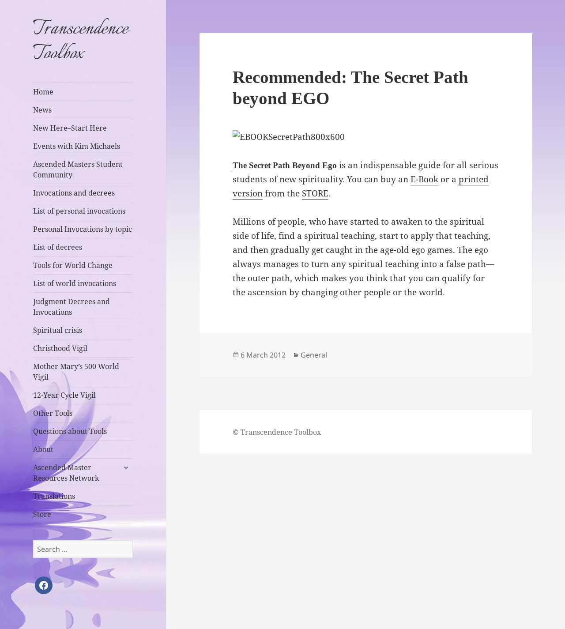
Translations (54, 496)
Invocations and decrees (74, 193)
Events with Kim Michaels (76, 146)
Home (43, 92)
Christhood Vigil (60, 348)
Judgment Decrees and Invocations (71, 307)
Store (42, 514)
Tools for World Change (73, 265)
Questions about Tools (70, 431)
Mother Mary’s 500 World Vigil (76, 372)
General (314, 355)
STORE (315, 193)
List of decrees (57, 247)
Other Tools (52, 413)
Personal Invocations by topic (82, 229)
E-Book (424, 179)
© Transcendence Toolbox (277, 432)
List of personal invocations (79, 211)
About (43, 449)
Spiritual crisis (57, 330)
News (42, 110)
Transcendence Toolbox (80, 41)
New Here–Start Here (70, 128)
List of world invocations (74, 283)
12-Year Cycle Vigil (64, 395)
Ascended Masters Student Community (78, 169)
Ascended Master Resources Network (66, 473)
